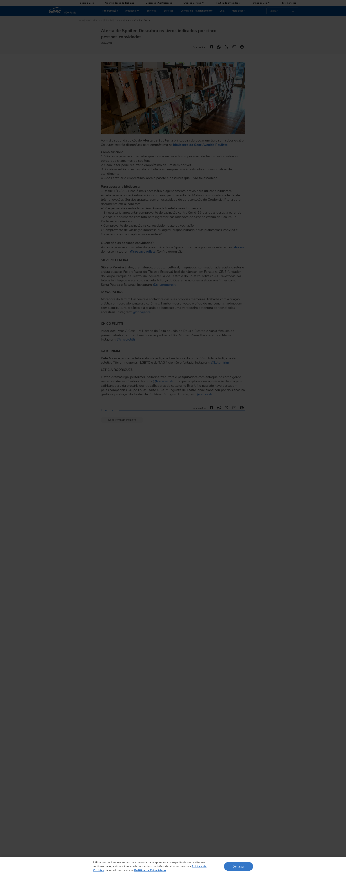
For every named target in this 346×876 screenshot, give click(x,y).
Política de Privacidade (150, 870)
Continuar (238, 866)
